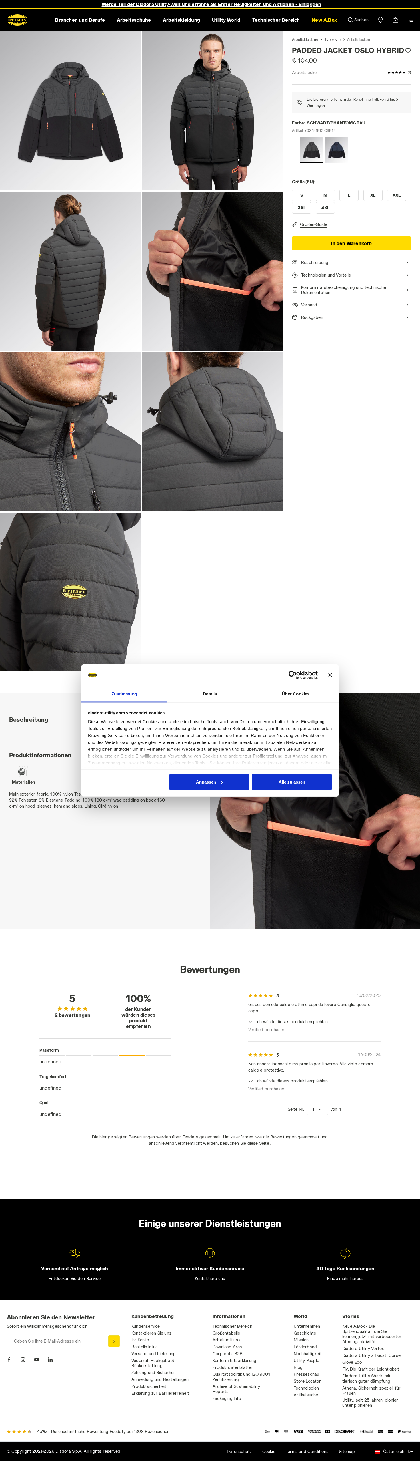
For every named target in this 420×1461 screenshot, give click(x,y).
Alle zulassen (292, 781)
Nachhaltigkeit (308, 1353)
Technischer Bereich (232, 1326)
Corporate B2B (228, 1353)
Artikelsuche (306, 1394)
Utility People (306, 1360)
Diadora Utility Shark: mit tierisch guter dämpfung (366, 1378)
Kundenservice (145, 1326)
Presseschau (306, 1374)
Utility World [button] (226, 20)
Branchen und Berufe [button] (80, 20)
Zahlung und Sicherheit (153, 1372)
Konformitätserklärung (234, 1360)
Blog (298, 1367)
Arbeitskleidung (305, 39)
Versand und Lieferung (153, 1353)
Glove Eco (352, 1362)
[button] (324, 20)
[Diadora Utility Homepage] (17, 20)
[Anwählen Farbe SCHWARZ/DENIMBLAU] (336, 150)
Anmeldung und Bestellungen (160, 1379)
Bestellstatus (144, 1346)
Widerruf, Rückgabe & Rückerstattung (152, 1363)
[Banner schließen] (330, 675)
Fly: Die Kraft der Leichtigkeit (370, 1369)
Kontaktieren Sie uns (151, 1333)
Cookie (268, 1451)
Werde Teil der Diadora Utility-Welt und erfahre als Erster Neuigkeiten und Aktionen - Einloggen (211, 4)
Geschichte (305, 1333)
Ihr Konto (140, 1339)
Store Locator (307, 1381)
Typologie (333, 39)
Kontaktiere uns (210, 1278)
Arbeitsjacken (358, 39)
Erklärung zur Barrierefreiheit (160, 1393)
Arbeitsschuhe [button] (134, 20)
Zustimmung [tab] (124, 693)
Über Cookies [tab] (295, 693)
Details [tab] (210, 693)
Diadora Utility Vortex (363, 1348)
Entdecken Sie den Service (75, 1278)
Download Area (227, 1346)
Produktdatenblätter (233, 1367)
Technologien (306, 1388)
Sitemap (347, 1451)
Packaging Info (227, 1398)
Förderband (305, 1346)
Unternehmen (307, 1326)
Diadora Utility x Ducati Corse (371, 1355)
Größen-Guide (313, 224)
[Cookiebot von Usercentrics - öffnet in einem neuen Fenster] (293, 675)
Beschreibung (314, 262)
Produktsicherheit (148, 1386)
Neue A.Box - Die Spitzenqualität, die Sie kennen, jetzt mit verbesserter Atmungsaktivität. (371, 1334)
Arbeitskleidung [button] (181, 20)
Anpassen (206, 781)
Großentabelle (226, 1333)
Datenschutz (239, 1451)
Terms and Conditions (307, 1451)
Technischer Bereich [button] (276, 20)
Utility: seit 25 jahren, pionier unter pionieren (370, 1403)
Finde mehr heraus (345, 1278)
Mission (301, 1339)
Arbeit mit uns (227, 1339)
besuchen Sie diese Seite (245, 1143)
